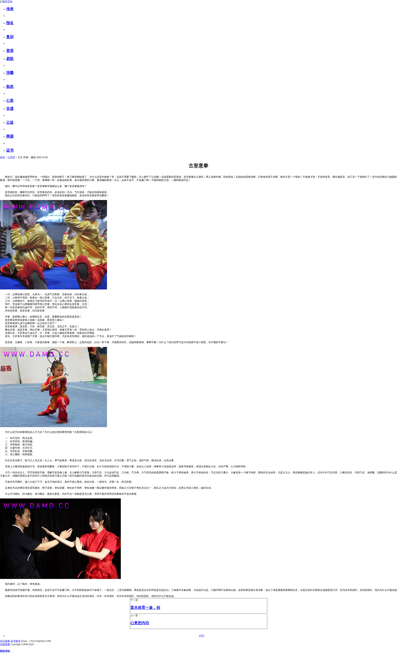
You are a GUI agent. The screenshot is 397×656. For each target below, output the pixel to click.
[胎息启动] (6, 1)
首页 (2, 157)
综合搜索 (5, 641)
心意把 (11, 157)
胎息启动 (5, 651)
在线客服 (5, 644)
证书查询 (15, 641)
